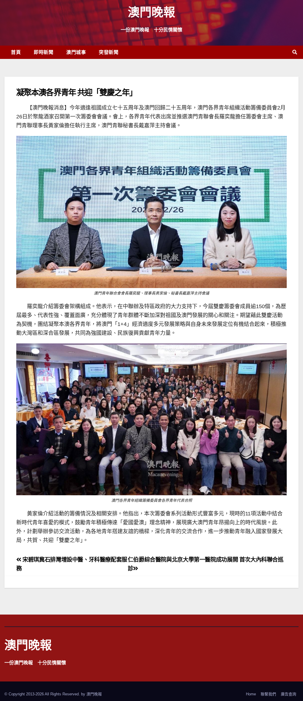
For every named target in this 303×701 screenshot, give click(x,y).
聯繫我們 (268, 694)
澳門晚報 (151, 12)
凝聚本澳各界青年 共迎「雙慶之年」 (76, 92)
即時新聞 (43, 52)
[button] (294, 52)
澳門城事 (76, 52)
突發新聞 (108, 52)
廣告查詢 (288, 694)
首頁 (16, 52)
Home (251, 694)
